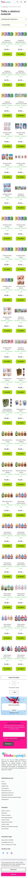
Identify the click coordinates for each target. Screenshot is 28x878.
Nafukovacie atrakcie (6, 822)
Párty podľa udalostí (6, 817)
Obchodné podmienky (7, 795)
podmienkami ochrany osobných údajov (16, 739)
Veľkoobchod (4, 799)
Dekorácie (4, 813)
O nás (3, 781)
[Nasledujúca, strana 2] (14, 683)
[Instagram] (11, 853)
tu (19, 866)
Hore (14, 692)
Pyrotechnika (4, 829)
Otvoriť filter (6, 25)
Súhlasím (13, 874)
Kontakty (3, 784)
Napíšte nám (4, 786)
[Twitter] (7, 853)
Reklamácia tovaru (6, 790)
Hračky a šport (5, 824)
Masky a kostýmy (6, 815)
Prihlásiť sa (8, 744)
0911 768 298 (9, 840)
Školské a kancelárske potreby (9, 826)
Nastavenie (13, 869)
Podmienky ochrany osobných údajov (11, 797)
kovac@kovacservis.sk (7, 842)
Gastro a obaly (5, 820)
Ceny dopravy (5, 788)
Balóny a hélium (5, 811)
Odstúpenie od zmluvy (7, 793)
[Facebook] (3, 853)
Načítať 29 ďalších (14, 677)
